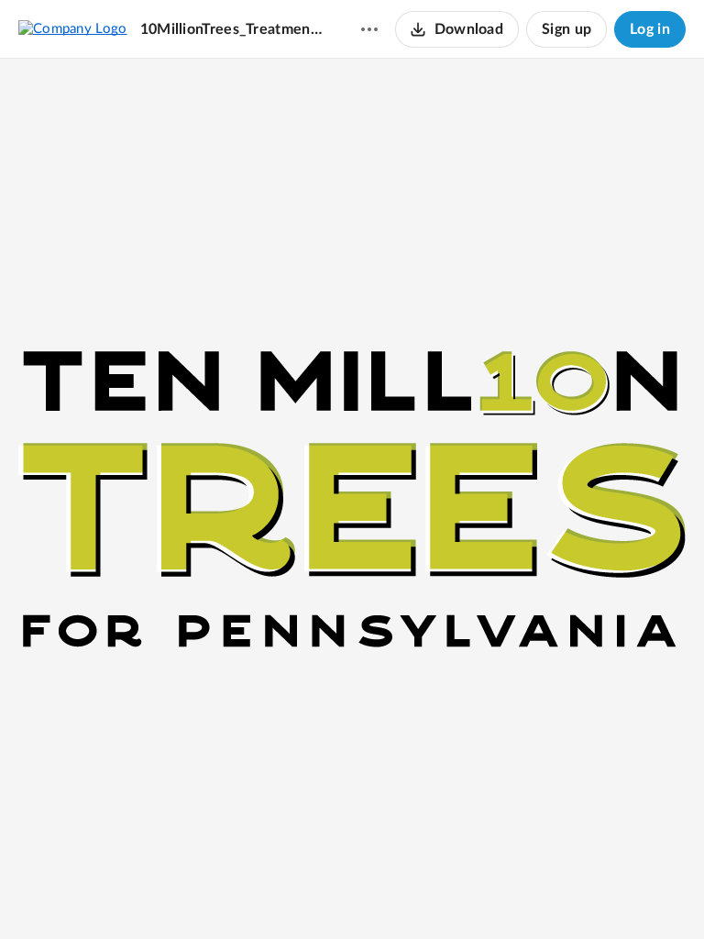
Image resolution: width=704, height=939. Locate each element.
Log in (650, 29)
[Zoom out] (287, 894)
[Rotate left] (386, 894)
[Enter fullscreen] (419, 894)
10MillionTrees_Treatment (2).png (232, 29)
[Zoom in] (349, 894)
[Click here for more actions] (369, 29)
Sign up (566, 29)
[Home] (72, 28)
